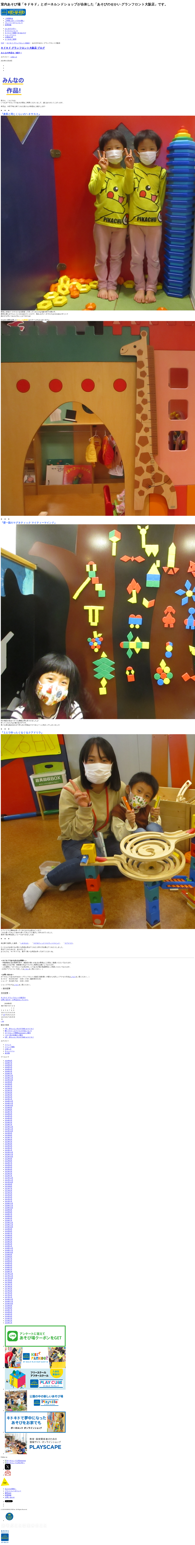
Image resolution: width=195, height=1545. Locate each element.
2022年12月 (9, 1152)
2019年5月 (8, 1237)
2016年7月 (8, 1310)
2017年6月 (8, 1286)
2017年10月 (9, 1278)
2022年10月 (9, 1156)
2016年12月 (9, 1299)
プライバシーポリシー (13, 1491)
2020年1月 (8, 1220)
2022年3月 (8, 1171)
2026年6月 (8, 1065)
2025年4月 (8, 1093)
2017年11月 (9, 1276)
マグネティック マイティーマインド (46, 943)
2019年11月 (9, 1225)
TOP (2, 43)
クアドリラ (69, 943)
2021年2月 (8, 1199)
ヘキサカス (24, 943)
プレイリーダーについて (14, 23)
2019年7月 (8, 1233)
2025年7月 (8, 1086)
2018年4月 (8, 1265)
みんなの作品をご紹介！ (11, 53)
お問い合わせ (10, 1497)
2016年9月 (8, 1306)
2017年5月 (8, 1289)
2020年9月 (8, 1210)
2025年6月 (8, 1088)
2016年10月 (9, 1303)
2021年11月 (9, 1180)
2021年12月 (9, 1178)
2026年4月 (8, 1069)
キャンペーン (10, 1051)
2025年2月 (8, 1097)
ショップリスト (10, 35)
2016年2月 (8, 1321)
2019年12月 (9, 1223)
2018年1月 (8, 1272)
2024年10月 (9, 1105)
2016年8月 (8, 1308)
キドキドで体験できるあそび (15, 33)
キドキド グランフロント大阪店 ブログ (23, 48)
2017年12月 (9, 1274)
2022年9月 (8, 1159)
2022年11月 (9, 1154)
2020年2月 (8, 1218)
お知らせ (14, 57)
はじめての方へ (10, 29)
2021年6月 (8, 1191)
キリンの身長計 (22, 320)
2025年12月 (9, 1075)
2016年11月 (9, 1301)
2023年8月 (8, 1135)
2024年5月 (8, 1116)
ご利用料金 (9, 18)
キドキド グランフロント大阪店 (18, 43)
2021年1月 (8, 1201)
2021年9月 (8, 1184)
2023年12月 (9, 1127)
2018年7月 (8, 1259)
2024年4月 (8, 1118)
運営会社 (8, 1493)
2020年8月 (8, 1212)
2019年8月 (8, 1231)
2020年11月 (9, 1205)
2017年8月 (8, 1282)
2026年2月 (8, 1071)
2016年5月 (8, 1314)
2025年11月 (9, 1078)
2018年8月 (8, 1257)
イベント (8, 1045)
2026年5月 (8, 1067)
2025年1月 (8, 1099)
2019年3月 (8, 1242)
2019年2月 (8, 1244)
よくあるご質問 (10, 39)
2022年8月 (8, 1161)
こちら (26, 969)
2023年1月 (8, 1150)
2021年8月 (8, 1186)
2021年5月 (8, 1193)
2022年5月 (8, 1167)
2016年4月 (8, 1316)
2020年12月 (9, 1203)
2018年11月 (9, 1250)
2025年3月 (8, 1095)
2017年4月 (8, 1291)
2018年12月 (9, 1248)
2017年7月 (8, 1284)
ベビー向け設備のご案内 (14, 1035)
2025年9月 (8, 1082)
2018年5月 (8, 1263)
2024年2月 (8, 1122)
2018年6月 (8, 1261)
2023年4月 (8, 1144)
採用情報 (8, 25)
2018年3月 (8, 1267)
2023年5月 (8, 1142)
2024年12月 (9, 1101)
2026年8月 (8, 1061)
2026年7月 (8, 1063)
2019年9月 (8, 1229)
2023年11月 (9, 1129)
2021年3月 (8, 1197)
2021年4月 (8, 1195)
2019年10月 (9, 1227)
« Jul (2, 1021)
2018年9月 (8, 1254)
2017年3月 (8, 1293)
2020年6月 (8, 1216)
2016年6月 (8, 1312)
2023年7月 (8, 1137)
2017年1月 (8, 1297)
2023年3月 (8, 1146)
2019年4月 (8, 1240)
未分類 (7, 1053)
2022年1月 (8, 1176)
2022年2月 (8, 1174)
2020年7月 (8, 1214)
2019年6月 (8, 1235)
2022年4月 (8, 1169)
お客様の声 (9, 37)
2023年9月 (8, 1133)
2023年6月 (8, 1139)
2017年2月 (8, 1295)
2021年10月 (9, 1182)
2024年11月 (9, 1103)
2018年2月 (8, 1269)
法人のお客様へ (10, 1489)
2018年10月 (9, 1252)
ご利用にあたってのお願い (14, 21)
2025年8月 (8, 1084)
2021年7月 (8, 1188)
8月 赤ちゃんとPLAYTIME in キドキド (19, 1037)
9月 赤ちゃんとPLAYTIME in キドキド (19, 1029)
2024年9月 (8, 1107)
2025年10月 (9, 1080)
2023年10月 (9, 1131)
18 (4, 1015)
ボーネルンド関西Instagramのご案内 (18, 1033)
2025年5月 (8, 1090)
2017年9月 (8, 1280)
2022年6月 (8, 1165)
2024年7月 (8, 1112)
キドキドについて (11, 31)
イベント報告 (10, 1047)
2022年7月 (8, 1163)
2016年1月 (8, 1323)
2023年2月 (8, 1148)
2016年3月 (8, 1318)
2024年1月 (8, 1124)
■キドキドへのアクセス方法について (18, 1031)
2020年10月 (9, 1208)
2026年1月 (8, 1073)
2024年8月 (8, 1110)
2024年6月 (8, 1114)
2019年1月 (8, 1246)
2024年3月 (8, 1120)
